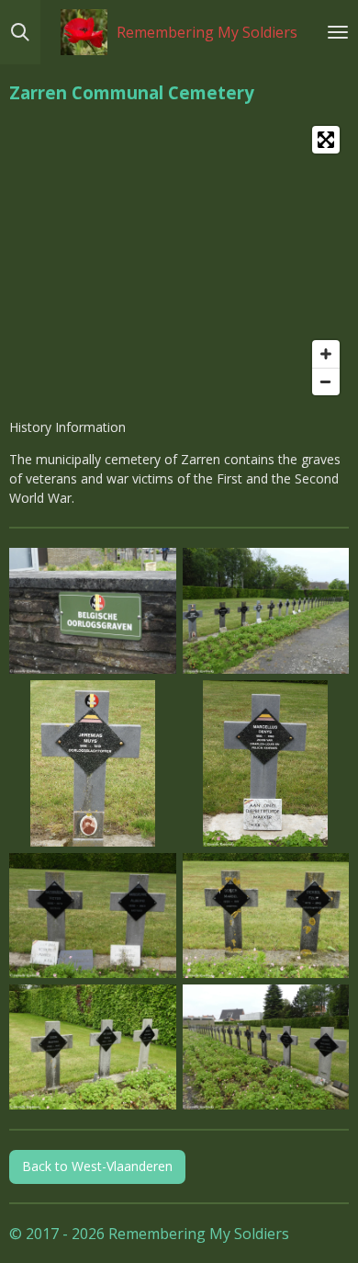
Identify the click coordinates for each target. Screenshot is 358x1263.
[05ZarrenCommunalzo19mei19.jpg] (93, 916)
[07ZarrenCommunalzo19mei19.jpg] (93, 1047)
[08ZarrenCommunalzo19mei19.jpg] (265, 1047)
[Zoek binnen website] (20, 32)
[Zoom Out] (326, 381)
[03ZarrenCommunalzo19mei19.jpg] (93, 763)
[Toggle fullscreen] (326, 140)
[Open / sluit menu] (338, 32)
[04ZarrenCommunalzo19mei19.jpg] (265, 763)
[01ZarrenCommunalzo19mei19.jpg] (93, 611)
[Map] (179, 260)
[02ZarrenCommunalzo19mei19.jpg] (265, 611)
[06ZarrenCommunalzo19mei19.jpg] (265, 916)
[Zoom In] (326, 354)
